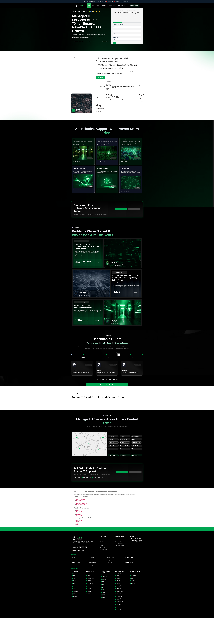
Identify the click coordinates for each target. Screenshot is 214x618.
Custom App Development (112, 565)
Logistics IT (78, 523)
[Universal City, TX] (120, 445)
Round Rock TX (79, 511)
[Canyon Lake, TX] (132, 442)
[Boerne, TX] (108, 442)
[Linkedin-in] (83, 547)
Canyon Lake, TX (136, 442)
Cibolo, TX (112, 445)
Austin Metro (75, 571)
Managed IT (74, 557)
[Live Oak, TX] (132, 445)
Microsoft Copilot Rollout (77, 565)
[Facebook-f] (80, 547)
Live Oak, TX (135, 445)
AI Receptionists (92, 565)
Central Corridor (90, 571)
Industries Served (119, 536)
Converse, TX (112, 448)
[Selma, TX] (120, 448)
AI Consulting (79, 505)
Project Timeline (116, 28)
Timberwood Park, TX (137, 448)
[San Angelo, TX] (108, 455)
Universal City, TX (125, 445)
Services (97, 5)
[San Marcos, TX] (108, 439)
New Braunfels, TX (125, 439)
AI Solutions (91, 557)
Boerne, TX (112, 442)
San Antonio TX (79, 515)
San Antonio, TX (136, 436)
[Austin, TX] (120, 436)
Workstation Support (76, 562)
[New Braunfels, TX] (120, 439)
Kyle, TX (134, 439)
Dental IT (78, 521)
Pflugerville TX (79, 514)
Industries (104, 5)
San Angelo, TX (113, 455)
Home (89, 5)
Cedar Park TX (79, 513)
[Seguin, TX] (120, 442)
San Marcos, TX (113, 439)
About (93, 5)
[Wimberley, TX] (108, 436)
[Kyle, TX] (132, 439)
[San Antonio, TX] (132, 436)
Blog (119, 5)
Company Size (115, 37)
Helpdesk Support (79, 500)
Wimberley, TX (112, 436)
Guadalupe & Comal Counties (105, 572)
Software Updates (92, 562)
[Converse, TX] (108, 448)
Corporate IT (78, 524)
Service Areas (112, 5)
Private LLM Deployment (129, 562)
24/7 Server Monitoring (129, 557)
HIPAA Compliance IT (80, 504)
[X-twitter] (86, 547)
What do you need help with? (118, 24)
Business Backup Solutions (81, 503)
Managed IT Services (80, 499)
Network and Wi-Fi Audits (81, 501)
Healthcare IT (79, 520)
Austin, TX (123, 436)
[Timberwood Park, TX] (132, 448)
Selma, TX (123, 448)
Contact (123, 5)
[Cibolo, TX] (108, 445)
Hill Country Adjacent (135, 571)
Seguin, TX (124, 442)
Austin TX (78, 510)
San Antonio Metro (119, 571)
